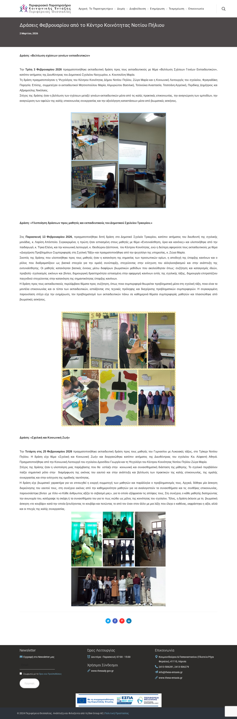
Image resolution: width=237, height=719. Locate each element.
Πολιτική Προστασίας (117, 713)
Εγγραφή (29, 683)
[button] (223, 8)
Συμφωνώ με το (42, 674)
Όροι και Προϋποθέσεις (50, 674)
